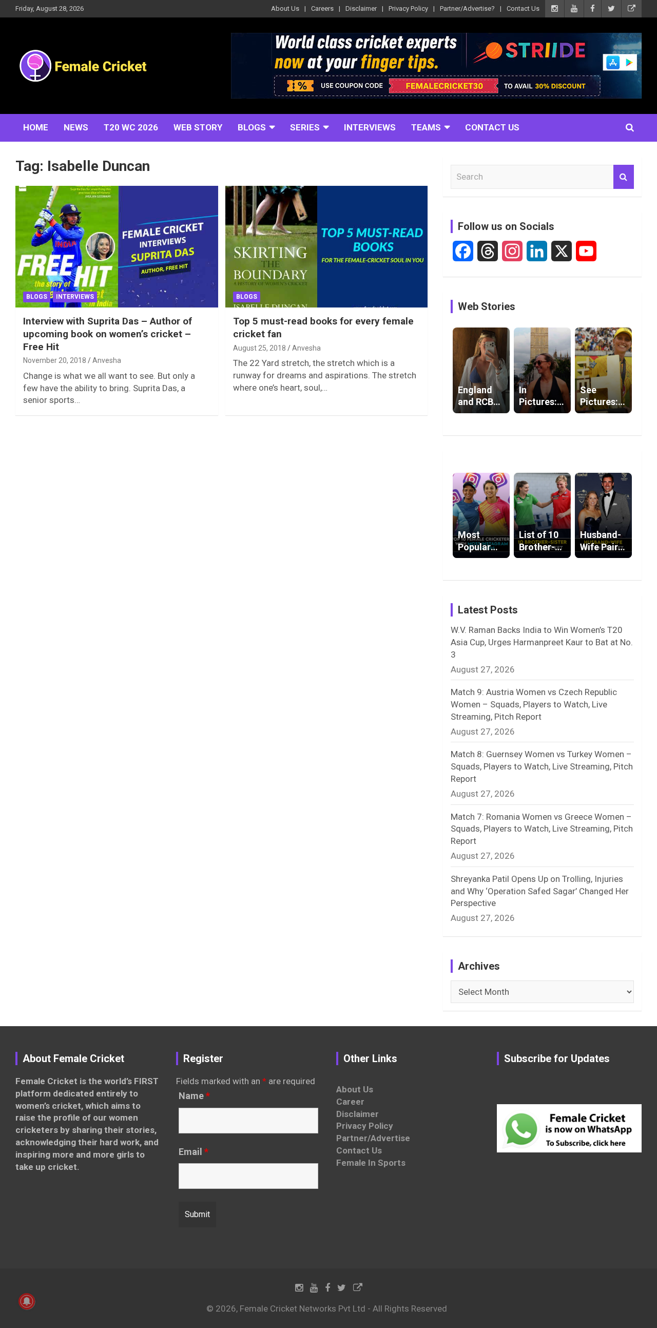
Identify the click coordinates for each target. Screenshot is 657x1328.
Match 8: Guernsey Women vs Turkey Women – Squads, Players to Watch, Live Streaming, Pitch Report (542, 766)
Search (623, 177)
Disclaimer (361, 8)
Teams (426, 127)
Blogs (252, 127)
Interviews (370, 127)
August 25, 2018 (259, 348)
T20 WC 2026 (131, 127)
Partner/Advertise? (467, 8)
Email (193, 1152)
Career (350, 1101)
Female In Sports (370, 1163)
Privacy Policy (408, 8)
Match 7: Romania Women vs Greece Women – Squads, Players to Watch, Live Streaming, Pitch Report (542, 829)
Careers (322, 8)
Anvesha (106, 360)
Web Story (197, 127)
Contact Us (523, 8)
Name (194, 1096)
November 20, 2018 (54, 360)
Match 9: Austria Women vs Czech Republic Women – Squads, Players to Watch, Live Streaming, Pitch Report (534, 704)
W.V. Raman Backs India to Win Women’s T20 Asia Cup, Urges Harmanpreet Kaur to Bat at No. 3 (542, 642)
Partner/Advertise (373, 1138)
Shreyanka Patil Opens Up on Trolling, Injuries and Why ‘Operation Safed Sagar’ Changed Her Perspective (540, 891)
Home (35, 127)
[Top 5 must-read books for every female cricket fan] (326, 247)
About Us (285, 8)
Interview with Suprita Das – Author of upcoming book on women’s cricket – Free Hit (107, 333)
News (76, 127)
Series (305, 127)
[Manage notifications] (26, 1301)
